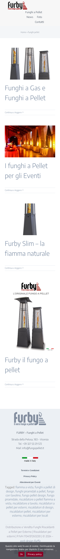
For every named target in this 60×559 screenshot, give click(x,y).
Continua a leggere (13, 112)
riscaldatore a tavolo (25, 503)
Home (23, 32)
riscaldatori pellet (20, 511)
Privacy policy (35, 554)
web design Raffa (30, 541)
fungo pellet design (34, 495)
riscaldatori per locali (35, 515)
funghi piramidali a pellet (30, 491)
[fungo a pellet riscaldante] (17, 3)
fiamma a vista (24, 487)
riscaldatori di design (40, 507)
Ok (21, 554)
